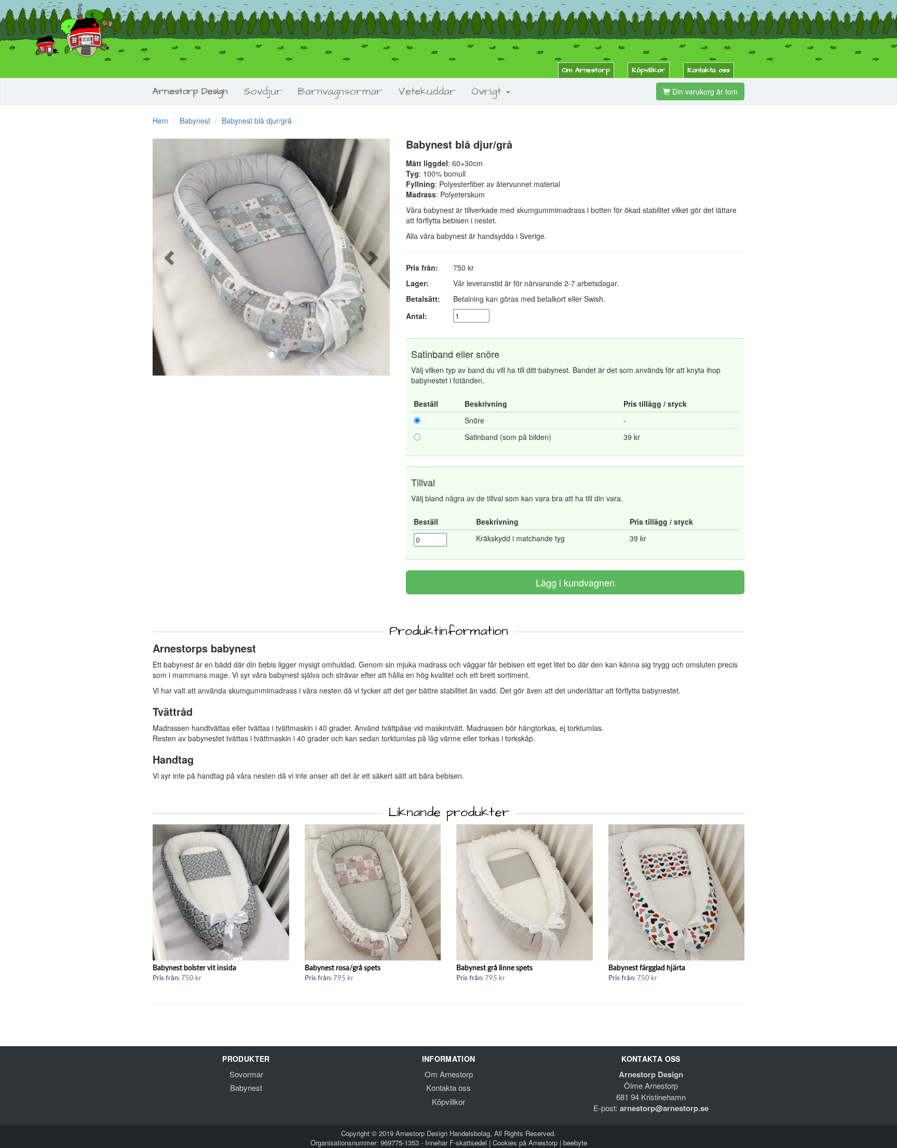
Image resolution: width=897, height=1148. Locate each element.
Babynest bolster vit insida (194, 968)
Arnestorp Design (190, 91)
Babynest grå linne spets (494, 968)
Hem (160, 120)
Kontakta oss (708, 70)
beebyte (575, 1142)
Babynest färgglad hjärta (646, 968)
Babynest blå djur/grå (257, 120)
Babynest (195, 120)
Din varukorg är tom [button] (704, 91)
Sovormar (246, 1074)
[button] (170, 257)
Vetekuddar (427, 91)
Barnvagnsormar (340, 91)
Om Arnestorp (586, 70)
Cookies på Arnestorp (525, 1142)
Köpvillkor (648, 70)
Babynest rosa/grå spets (342, 968)
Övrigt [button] (488, 91)
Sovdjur (262, 91)
